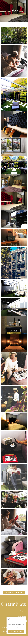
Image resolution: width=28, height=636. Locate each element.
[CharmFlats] (14, 3)
